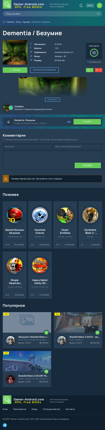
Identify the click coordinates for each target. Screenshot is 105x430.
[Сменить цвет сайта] (81, 5)
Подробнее (52, 99)
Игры (18, 22)
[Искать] (98, 13)
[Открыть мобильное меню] (99, 5)
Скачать (16, 70)
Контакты (70, 409)
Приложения (19, 409)
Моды (34, 409)
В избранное (95, 62)
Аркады (26, 22)
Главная (10, 22)
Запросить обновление (44, 70)
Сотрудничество (51, 409)
